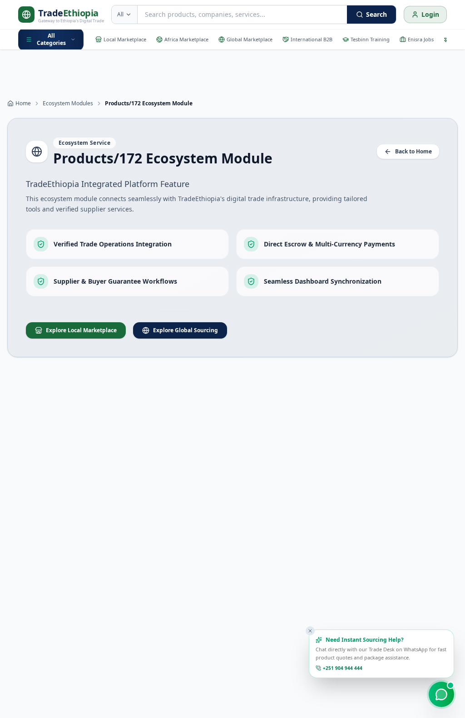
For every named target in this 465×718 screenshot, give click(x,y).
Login (430, 14)
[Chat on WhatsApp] (441, 694)
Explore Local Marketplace (81, 330)
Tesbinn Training (370, 39)
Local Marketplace (125, 39)
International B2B (311, 39)
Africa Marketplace (186, 39)
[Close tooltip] (310, 630)
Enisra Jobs (421, 39)
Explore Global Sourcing (185, 330)
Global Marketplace (249, 39)
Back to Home (413, 151)
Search (376, 14)
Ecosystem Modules (68, 103)
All (120, 14)
